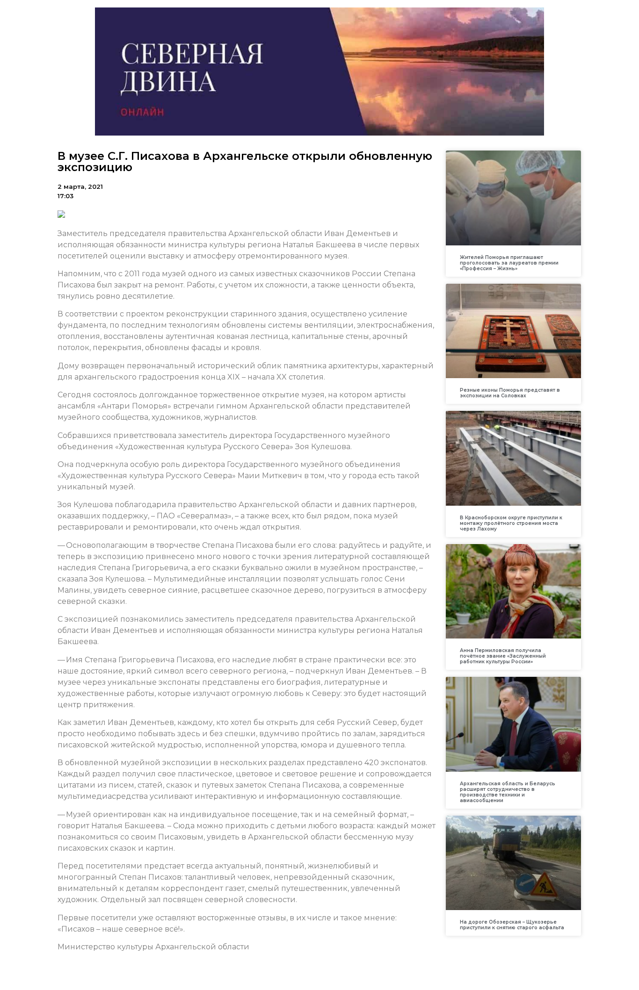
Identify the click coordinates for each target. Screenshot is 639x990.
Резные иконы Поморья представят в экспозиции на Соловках (510, 393)
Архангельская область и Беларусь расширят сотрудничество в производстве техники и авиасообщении (507, 792)
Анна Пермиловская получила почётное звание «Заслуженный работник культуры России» (503, 656)
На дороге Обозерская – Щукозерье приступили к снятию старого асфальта (512, 925)
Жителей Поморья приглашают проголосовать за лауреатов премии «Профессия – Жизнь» (509, 263)
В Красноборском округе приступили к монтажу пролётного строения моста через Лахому (511, 523)
